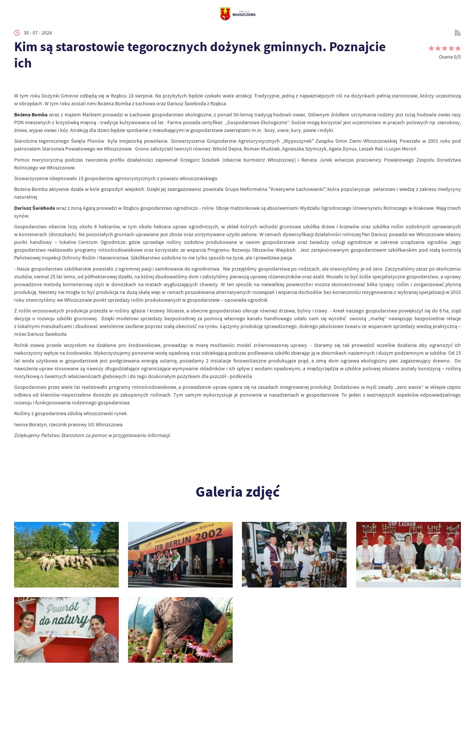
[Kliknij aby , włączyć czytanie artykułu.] (19, 82)
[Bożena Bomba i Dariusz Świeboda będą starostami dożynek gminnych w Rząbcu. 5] (180, 554)
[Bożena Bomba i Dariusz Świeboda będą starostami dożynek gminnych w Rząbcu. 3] (408, 554)
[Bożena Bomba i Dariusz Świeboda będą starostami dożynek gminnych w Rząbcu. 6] (66, 554)
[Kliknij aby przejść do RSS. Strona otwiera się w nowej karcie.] (458, 33)
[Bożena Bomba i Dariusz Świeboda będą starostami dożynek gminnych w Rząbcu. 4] (294, 554)
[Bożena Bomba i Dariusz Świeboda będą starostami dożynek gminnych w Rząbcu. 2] (66, 630)
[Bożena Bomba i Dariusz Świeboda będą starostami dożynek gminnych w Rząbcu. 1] (180, 630)
